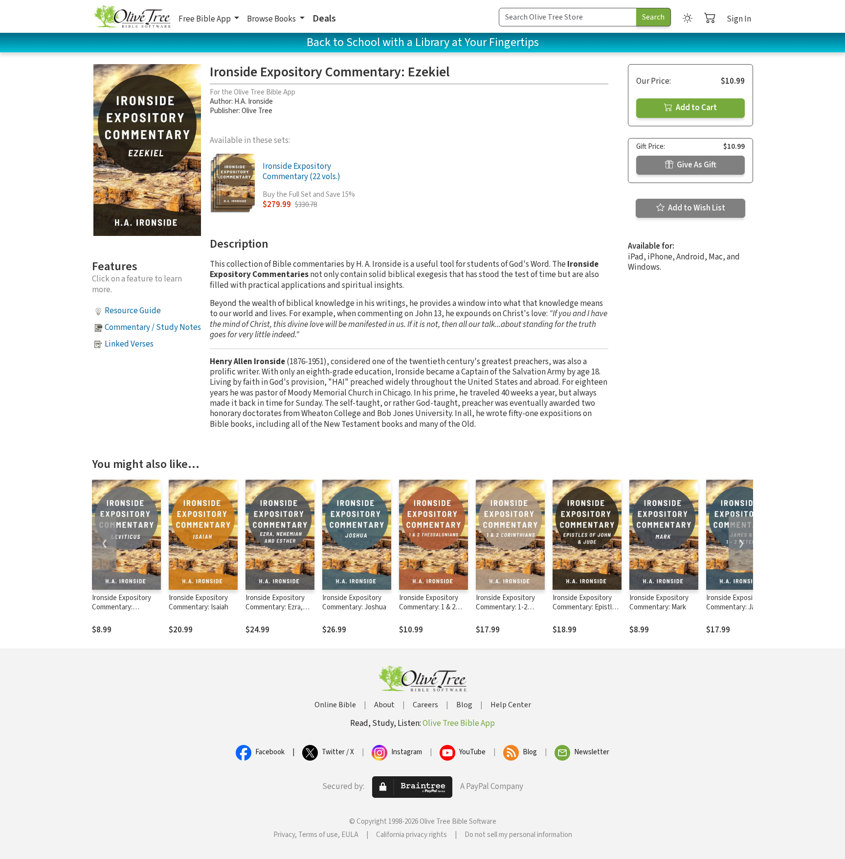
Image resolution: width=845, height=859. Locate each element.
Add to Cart (695, 108)
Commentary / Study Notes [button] (153, 327)
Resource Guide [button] (133, 311)
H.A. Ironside (253, 101)
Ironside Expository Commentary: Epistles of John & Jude (586, 607)
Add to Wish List (696, 208)
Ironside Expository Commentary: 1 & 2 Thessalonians (428, 607)
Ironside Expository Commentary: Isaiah (198, 602)
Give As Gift (695, 165)
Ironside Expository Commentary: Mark (659, 602)
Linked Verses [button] (129, 344)
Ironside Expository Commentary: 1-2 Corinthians (505, 607)
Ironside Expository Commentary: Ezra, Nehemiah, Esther (275, 607)
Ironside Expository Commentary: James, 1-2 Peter (738, 607)
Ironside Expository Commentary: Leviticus (121, 607)
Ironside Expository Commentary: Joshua (354, 602)
